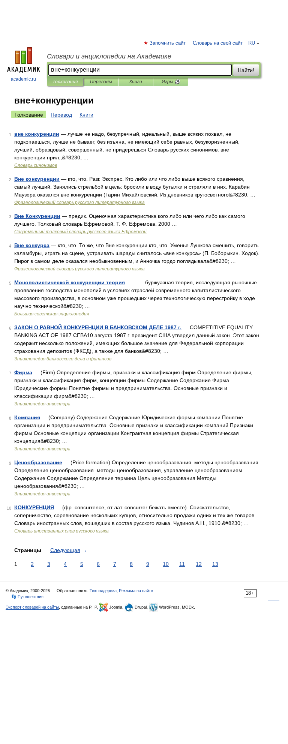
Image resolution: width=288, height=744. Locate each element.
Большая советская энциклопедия (51, 313)
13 (215, 564)
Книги (135, 81)
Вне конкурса (32, 245)
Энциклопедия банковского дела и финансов (62, 359)
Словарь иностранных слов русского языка (61, 531)
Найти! (246, 70)
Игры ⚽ (171, 81)
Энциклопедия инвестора (42, 403)
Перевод (61, 115)
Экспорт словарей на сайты (32, 607)
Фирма (23, 372)
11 (182, 564)
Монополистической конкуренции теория (69, 282)
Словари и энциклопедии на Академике (109, 56)
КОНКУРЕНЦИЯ (34, 507)
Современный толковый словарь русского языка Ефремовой (80, 231)
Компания (27, 417)
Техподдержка (103, 590)
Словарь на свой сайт (218, 43)
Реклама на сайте (136, 590)
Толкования (65, 81)
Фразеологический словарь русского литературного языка (79, 202)
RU (251, 43)
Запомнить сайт (168, 43)
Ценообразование (38, 462)
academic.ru (23, 79)
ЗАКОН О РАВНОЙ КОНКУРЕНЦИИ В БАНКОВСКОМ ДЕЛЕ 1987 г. (98, 327)
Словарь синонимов (35, 165)
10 (166, 564)
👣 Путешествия (27, 596)
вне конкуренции (36, 134)
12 (199, 564)
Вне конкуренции (37, 179)
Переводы (101, 81)
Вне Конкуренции (37, 216)
